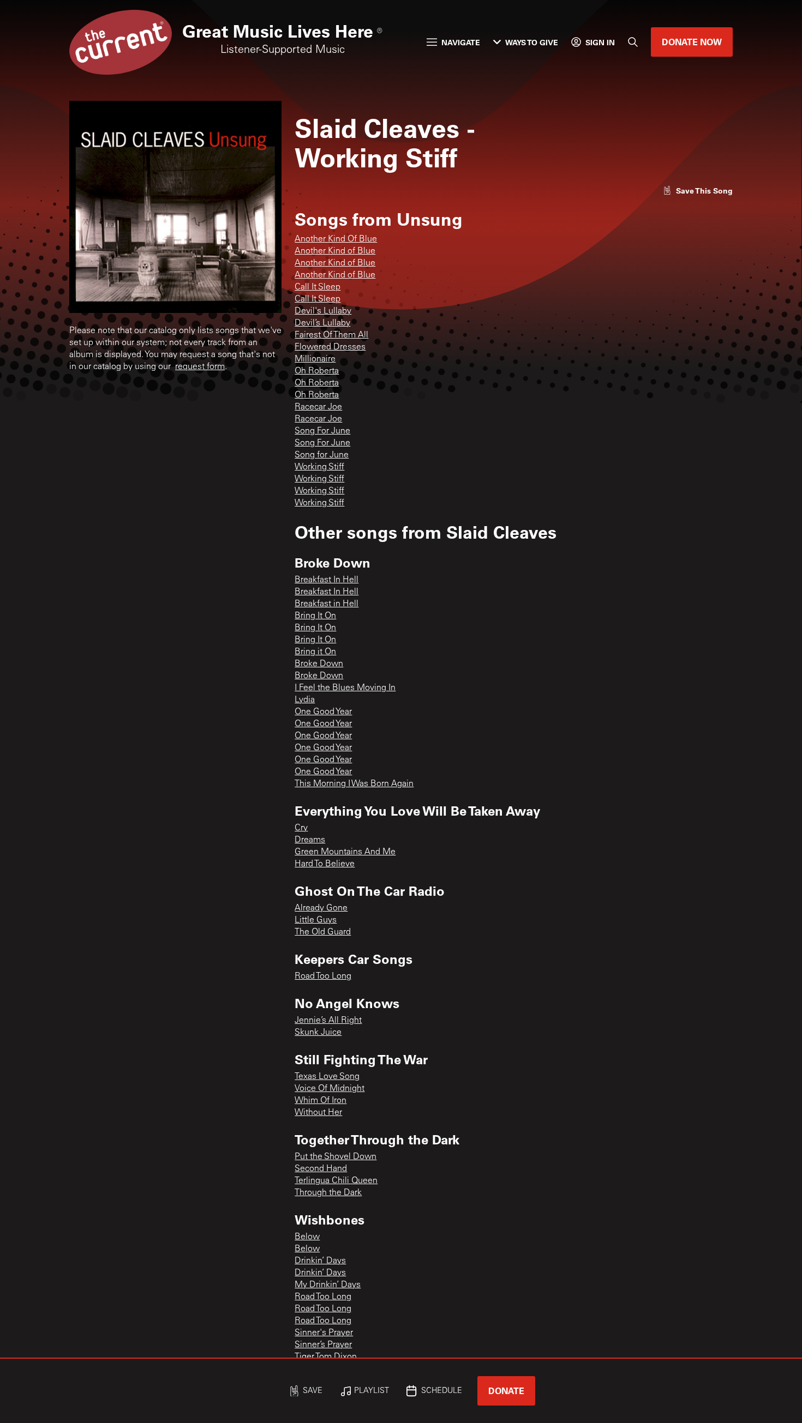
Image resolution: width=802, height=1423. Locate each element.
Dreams (310, 840)
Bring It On (315, 616)
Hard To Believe (325, 864)
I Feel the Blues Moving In (345, 688)
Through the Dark (328, 1193)
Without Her (318, 1112)
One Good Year (323, 712)
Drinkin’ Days (320, 1261)
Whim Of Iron (320, 1100)
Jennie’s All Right (328, 1020)
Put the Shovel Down (335, 1157)
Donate (506, 1390)
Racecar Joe (318, 407)
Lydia (305, 700)
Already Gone (321, 908)
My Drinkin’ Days (328, 1285)
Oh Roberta (317, 371)
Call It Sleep (317, 287)
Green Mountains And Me (345, 852)
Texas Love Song (327, 1076)
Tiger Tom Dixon (326, 1357)
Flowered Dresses (330, 347)
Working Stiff (319, 467)
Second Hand (321, 1169)
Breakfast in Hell (326, 604)
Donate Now (692, 41)
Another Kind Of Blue (336, 239)
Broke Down (319, 664)
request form (200, 367)
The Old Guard (323, 932)
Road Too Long (323, 976)
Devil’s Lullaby (322, 323)
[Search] (633, 42)
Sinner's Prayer (324, 1333)
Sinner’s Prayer (323, 1345)
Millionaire (315, 359)
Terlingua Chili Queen (336, 1181)
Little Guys (316, 920)
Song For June (322, 431)
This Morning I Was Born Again (354, 784)
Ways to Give (531, 42)
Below (307, 1237)
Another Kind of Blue (335, 251)
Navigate (460, 42)
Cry (301, 828)
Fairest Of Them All (331, 335)
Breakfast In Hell (326, 580)
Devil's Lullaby (323, 311)
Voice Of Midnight (329, 1088)
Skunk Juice (318, 1032)
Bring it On (315, 652)
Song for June (322, 455)
